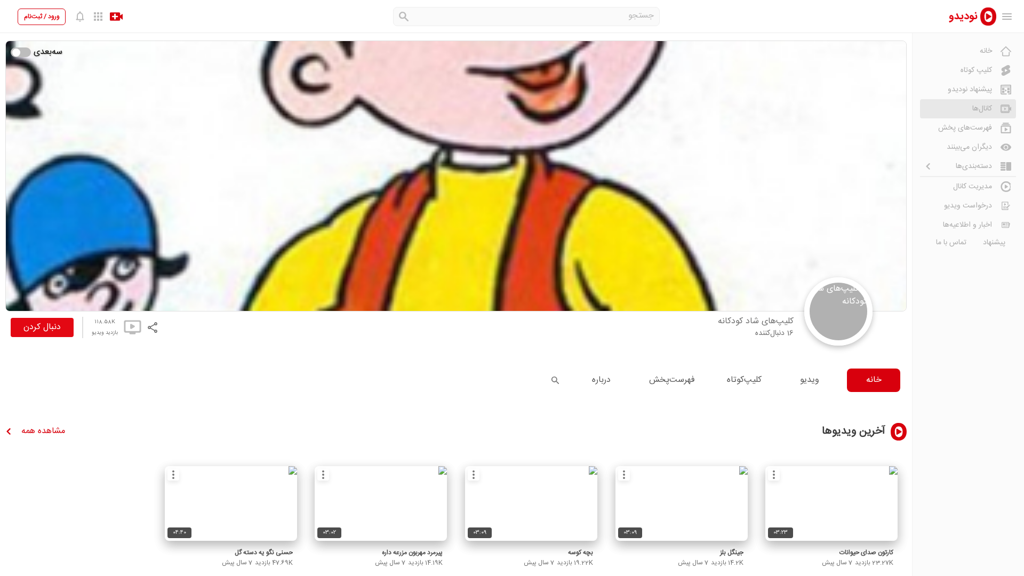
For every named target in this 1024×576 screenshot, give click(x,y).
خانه (874, 380)
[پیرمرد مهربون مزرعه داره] (381, 503)
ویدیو (809, 380)
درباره (601, 380)
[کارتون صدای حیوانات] (831, 503)
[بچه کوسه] (531, 503)
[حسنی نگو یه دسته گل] (231, 503)
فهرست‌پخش (672, 380)
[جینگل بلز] (681, 503)
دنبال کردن (42, 327)
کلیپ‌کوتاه (744, 380)
